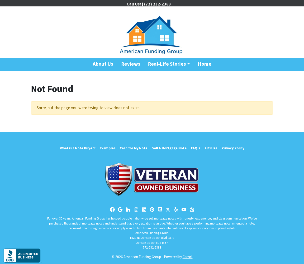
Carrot (188, 256)
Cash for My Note (133, 148)
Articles (210, 148)
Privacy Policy (233, 148)
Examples (107, 148)
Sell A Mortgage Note (169, 148)
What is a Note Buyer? (77, 148)
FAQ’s (195, 148)
